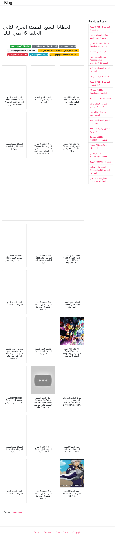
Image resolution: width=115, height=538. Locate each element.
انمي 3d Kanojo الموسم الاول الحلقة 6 (100, 28)
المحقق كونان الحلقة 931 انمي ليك (100, 130)
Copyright (77, 532)
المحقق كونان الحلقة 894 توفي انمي (100, 122)
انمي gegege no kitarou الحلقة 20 (22, 50)
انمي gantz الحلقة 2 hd (17, 54)
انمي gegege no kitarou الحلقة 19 (64, 54)
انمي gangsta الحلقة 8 (39, 54)
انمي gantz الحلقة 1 (68, 46)
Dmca (36, 532)
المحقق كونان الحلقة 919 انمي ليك (100, 69)
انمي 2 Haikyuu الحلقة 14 (100, 161)
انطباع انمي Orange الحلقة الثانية (98, 113)
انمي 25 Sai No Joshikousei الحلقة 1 (98, 138)
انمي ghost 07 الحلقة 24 (20, 46)
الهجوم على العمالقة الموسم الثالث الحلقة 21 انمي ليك (100, 170)
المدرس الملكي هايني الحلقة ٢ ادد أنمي (98, 105)
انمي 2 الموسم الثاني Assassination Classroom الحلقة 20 (99, 59)
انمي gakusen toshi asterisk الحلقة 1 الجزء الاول (58, 50)
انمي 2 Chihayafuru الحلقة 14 (98, 146)
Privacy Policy (62, 532)
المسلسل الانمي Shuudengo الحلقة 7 (98, 155)
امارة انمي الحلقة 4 (98, 51)
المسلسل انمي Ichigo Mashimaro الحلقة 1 (99, 36)
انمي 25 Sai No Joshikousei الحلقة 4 (98, 91)
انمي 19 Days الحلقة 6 (99, 76)
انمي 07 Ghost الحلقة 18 (100, 98)
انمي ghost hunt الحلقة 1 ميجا (45, 46)
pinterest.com (18, 512)
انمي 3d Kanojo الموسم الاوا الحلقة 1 (100, 83)
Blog (8, 2)
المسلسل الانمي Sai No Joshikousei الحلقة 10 (100, 45)
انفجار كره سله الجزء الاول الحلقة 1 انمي (98, 180)
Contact (47, 532)
